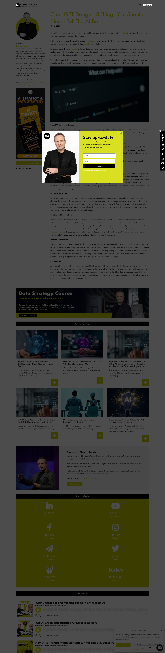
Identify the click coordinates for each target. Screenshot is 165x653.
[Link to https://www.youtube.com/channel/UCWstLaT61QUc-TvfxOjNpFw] (162, 163)
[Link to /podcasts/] (162, 168)
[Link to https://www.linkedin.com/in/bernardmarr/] (162, 144)
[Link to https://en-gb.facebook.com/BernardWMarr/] (162, 154)
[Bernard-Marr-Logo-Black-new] (26, 4)
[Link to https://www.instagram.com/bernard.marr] (162, 158)
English (146, 5)
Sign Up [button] (99, 166)
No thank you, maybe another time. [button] (94, 170)
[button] (121, 133)
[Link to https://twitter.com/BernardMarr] (162, 149)
